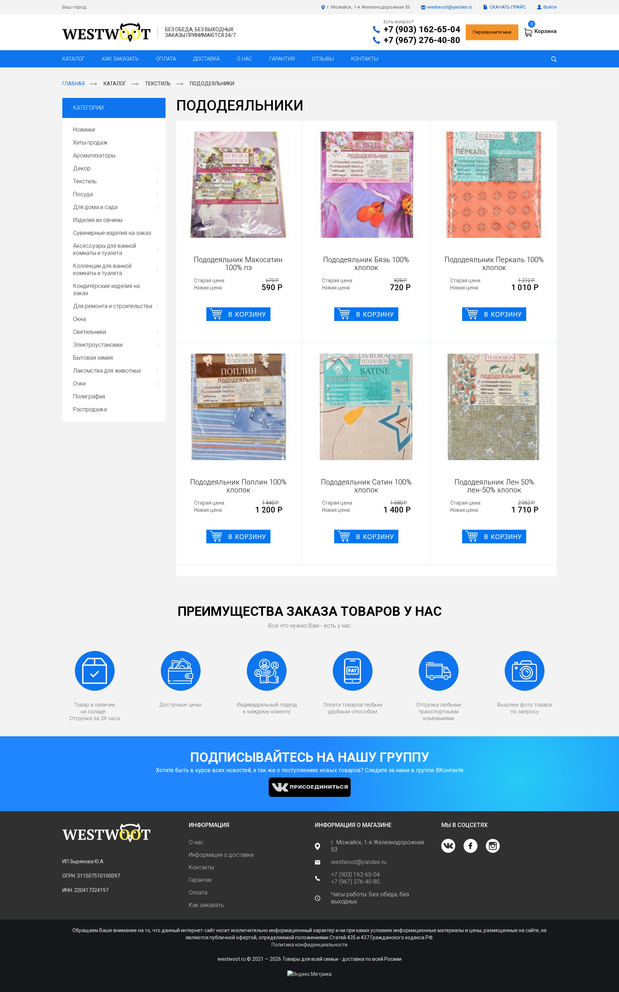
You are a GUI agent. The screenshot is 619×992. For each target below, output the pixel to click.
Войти (550, 7)
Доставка (206, 59)
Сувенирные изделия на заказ (112, 233)
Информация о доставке (221, 854)
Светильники (89, 332)
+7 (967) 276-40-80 (422, 40)
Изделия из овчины (98, 220)
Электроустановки (98, 344)
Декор (82, 168)
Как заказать (120, 59)
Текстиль (158, 83)
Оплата (166, 59)
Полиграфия (89, 396)
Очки (79, 383)
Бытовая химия (93, 357)
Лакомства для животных (107, 370)
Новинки (84, 129)
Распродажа (90, 409)
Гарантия (282, 59)
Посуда (83, 194)
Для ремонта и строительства (112, 306)
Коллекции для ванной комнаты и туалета (102, 270)
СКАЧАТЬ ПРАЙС (508, 7)
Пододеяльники (212, 83)
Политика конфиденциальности (309, 945)
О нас (244, 59)
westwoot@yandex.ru (449, 7)
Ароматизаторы (94, 155)
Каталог (73, 59)
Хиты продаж (90, 142)
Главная (73, 83)
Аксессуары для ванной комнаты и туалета (104, 249)
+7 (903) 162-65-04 (422, 29)
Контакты (364, 59)
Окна (79, 319)
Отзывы (323, 59)
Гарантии (200, 880)
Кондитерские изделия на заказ (106, 290)
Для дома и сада (95, 207)
